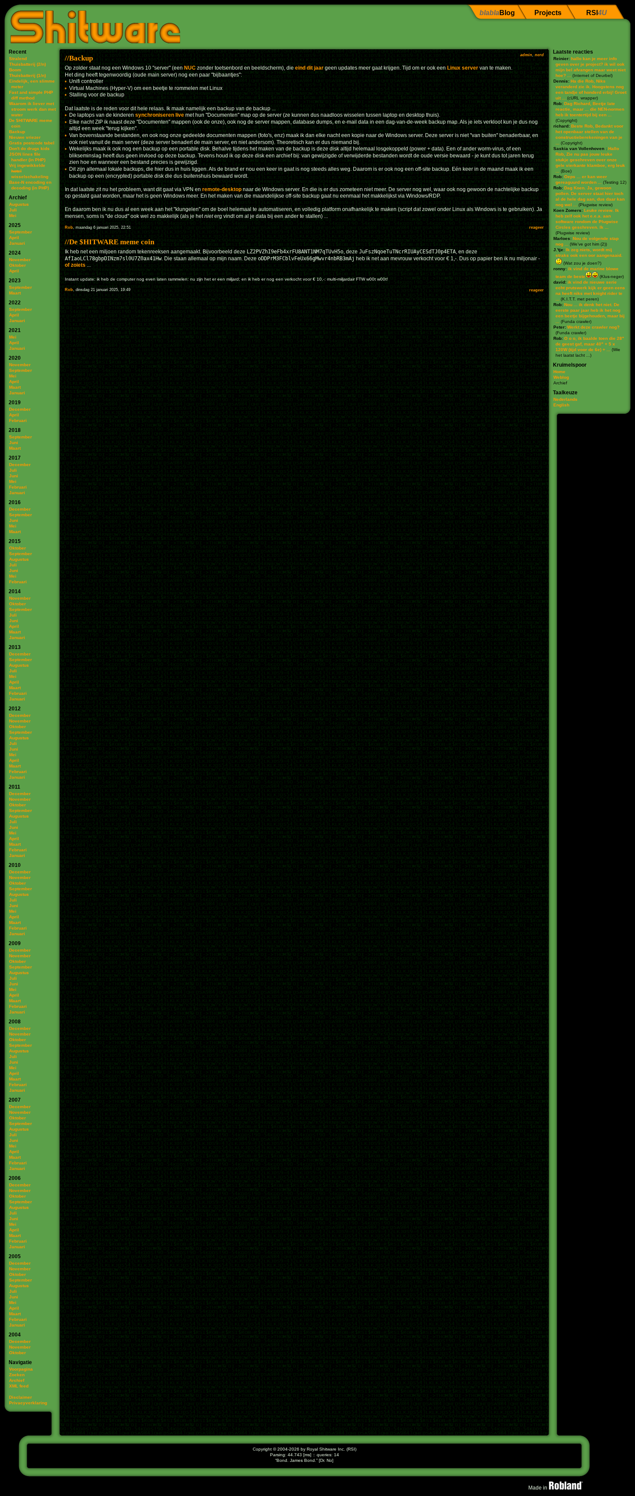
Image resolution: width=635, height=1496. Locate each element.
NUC (190, 68)
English (561, 405)
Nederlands (565, 399)
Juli (13, 210)
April (14, 237)
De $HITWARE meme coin (111, 242)
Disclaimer (20, 1397)
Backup (17, 131)
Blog (497, 12)
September (20, 232)
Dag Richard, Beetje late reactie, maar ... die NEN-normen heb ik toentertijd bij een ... (590, 109)
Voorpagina (21, 1369)
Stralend (18, 58)
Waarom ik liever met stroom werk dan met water (32, 109)
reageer (536, 227)
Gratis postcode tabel (31, 143)
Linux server (462, 68)
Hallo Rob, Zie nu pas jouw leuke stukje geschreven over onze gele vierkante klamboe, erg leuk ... (590, 159)
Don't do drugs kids (29, 148)
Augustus (19, 204)
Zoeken (17, 1374)
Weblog (561, 377)
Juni (13, 442)
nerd (539, 55)
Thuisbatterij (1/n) (27, 75)
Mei (12, 215)
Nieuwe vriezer (25, 137)
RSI (596, 12)
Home (559, 371)
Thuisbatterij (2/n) (27, 64)
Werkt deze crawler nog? (593, 327)
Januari (17, 243)
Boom (15, 69)
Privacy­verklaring (28, 1402)
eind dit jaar (309, 68)
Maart (15, 293)
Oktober (17, 265)
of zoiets (75, 265)
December (20, 409)
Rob (69, 227)
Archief (16, 1380)
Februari (18, 420)
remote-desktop (221, 189)
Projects (548, 12)
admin (526, 55)
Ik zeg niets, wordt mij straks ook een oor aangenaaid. (589, 252)
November (20, 259)
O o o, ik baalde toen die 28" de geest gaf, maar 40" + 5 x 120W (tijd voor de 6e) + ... (590, 344)
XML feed (19, 1386)
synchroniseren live (159, 115)
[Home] (92, 24)
